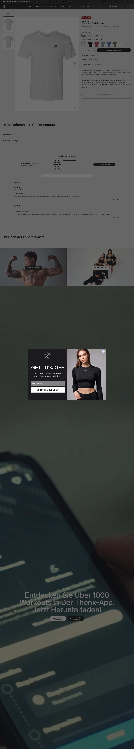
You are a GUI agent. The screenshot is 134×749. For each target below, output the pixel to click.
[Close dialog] (103, 351)
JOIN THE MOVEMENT (47, 390)
